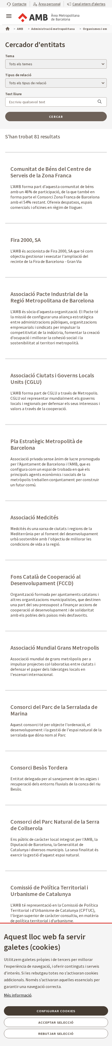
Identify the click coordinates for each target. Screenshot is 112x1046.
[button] (17, 4)
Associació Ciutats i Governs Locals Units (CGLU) (52, 378)
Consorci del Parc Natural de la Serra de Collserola (54, 825)
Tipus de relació (18, 75)
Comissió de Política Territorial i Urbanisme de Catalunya (49, 891)
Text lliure (13, 94)
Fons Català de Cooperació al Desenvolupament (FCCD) (45, 580)
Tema (9, 56)
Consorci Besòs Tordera (38, 767)
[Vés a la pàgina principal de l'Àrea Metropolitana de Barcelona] (48, 16)
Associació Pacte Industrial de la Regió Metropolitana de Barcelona (52, 297)
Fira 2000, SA (25, 239)
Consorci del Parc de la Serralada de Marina (53, 710)
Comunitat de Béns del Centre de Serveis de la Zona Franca (50, 172)
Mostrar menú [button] (9, 12)
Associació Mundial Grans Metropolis (54, 647)
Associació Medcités (34, 517)
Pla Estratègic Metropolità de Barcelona (46, 444)
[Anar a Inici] (7, 28)
